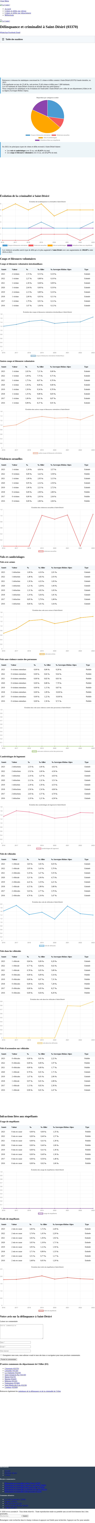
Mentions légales (11, 1473)
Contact (7, 1475)
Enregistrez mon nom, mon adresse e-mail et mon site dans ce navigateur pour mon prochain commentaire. (41, 1355)
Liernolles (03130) (11, 1371)
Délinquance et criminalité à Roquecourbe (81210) (23, 1491)
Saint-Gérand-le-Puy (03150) (15, 1375)
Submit (25, 1516)
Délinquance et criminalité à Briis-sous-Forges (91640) (25, 1487)
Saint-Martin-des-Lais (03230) (16, 1385)
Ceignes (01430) (11, 1508)
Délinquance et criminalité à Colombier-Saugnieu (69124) (26, 1489)
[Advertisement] (47, 61)
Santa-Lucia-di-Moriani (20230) (16, 1506)
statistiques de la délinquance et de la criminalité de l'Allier (39, 1391)
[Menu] (1, 19)
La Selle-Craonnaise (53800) (15, 1499)
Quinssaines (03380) (12, 1383)
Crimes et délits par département (18, 13)
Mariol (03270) (10, 1377)
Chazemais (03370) (12, 1369)
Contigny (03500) (11, 1387)
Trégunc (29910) (11, 1501)
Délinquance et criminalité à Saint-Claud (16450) (22, 1483)
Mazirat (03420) (10, 1379)
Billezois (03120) (11, 1381)
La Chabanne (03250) (13, 1373)
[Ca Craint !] (5, 5)
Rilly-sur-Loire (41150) (13, 1503)
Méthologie (9, 15)
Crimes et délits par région (15, 11)
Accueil (8, 9)
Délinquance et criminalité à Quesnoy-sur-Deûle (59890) (25, 1485)
